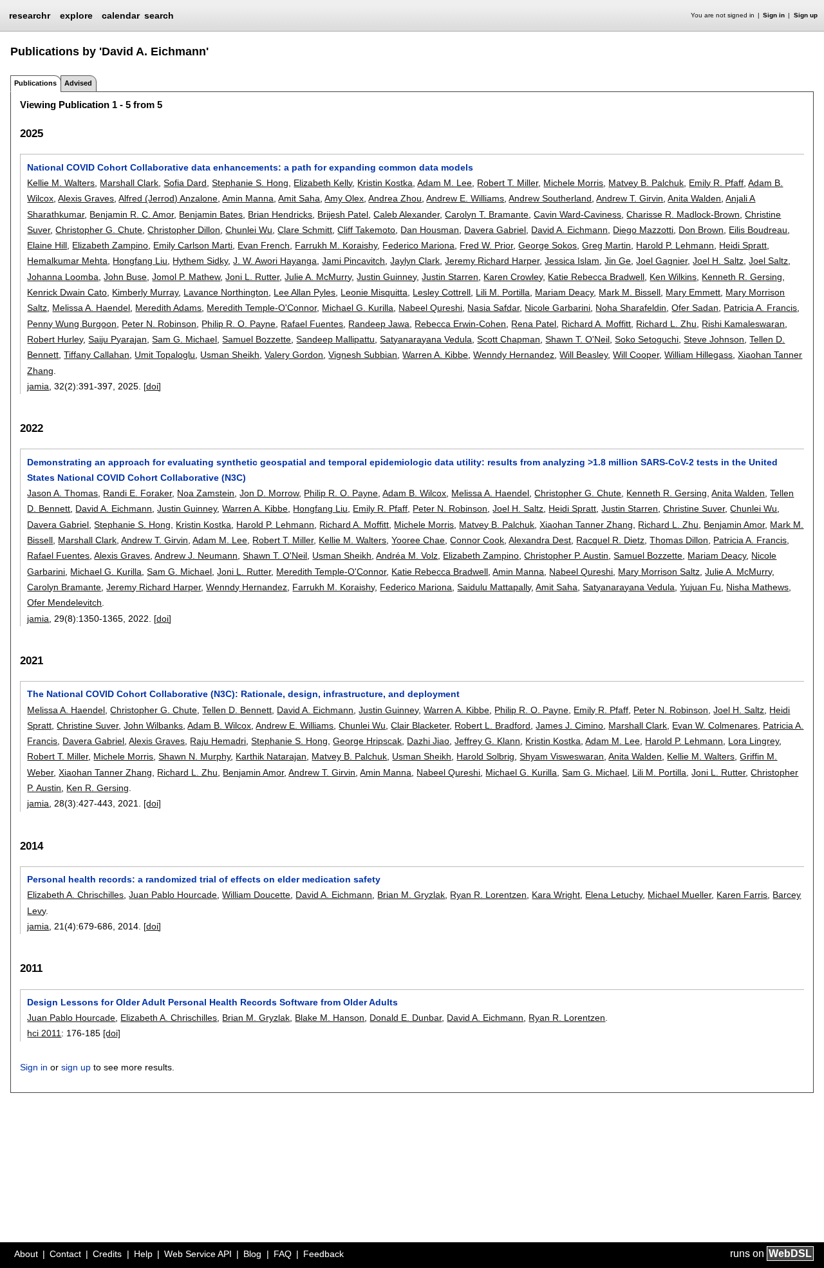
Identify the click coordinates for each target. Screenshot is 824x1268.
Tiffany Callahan (96, 355)
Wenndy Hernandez (513, 355)
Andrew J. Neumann (196, 555)
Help (143, 1254)
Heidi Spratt (743, 245)
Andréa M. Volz (407, 555)
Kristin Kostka (385, 183)
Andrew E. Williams (465, 198)
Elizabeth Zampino (110, 245)
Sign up (806, 15)
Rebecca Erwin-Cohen (460, 324)
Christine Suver (694, 508)
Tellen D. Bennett (237, 710)
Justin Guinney (387, 277)
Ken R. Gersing (97, 788)
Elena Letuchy (613, 895)
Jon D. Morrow (269, 493)
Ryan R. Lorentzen (488, 895)
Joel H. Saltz (718, 261)
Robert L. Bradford (492, 725)
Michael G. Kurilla (357, 308)
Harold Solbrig (485, 756)
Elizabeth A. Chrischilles (75, 895)
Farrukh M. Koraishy (336, 245)
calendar (121, 15)
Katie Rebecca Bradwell (596, 277)
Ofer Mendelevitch (64, 602)
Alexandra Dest (540, 540)
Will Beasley (583, 355)
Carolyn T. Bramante (487, 214)
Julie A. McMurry (318, 277)
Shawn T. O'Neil (577, 339)
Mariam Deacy (564, 292)
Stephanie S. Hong (250, 183)
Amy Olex (344, 198)
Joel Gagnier (662, 261)
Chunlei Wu (248, 230)
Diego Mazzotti (643, 230)
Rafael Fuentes (312, 324)
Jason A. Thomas (62, 493)
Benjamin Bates (211, 214)
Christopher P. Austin (566, 555)
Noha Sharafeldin (630, 308)
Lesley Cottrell (442, 292)
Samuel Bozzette (256, 339)
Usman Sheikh (229, 355)
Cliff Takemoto (366, 230)
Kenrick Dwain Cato (67, 292)
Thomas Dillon (679, 540)
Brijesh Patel (342, 214)
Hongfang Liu (140, 261)
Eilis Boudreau (758, 230)
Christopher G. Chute (98, 230)
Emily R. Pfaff (716, 183)
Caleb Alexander (406, 214)
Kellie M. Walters (61, 183)
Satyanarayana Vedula (426, 339)
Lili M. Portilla (503, 292)
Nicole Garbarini (557, 308)
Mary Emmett (693, 292)
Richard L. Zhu (666, 324)
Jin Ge (617, 261)
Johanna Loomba (62, 277)
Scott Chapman (508, 339)
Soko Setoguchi (647, 339)
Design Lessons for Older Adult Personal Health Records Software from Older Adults (212, 1002)
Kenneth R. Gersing (742, 277)
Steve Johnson (714, 339)
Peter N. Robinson (159, 324)
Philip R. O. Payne (238, 324)
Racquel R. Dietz (610, 540)
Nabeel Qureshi (430, 308)
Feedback (323, 1254)
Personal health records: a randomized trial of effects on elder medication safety (203, 879)
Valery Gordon (294, 355)
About (26, 1254)
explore (76, 15)
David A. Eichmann (569, 230)
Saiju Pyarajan (117, 339)
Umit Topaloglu (165, 355)
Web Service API (198, 1254)
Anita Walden (694, 198)
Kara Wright (556, 895)
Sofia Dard (185, 183)
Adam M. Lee (444, 183)
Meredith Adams (168, 308)
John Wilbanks (153, 725)
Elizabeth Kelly (323, 183)
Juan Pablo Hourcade (173, 895)
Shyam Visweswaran (562, 756)
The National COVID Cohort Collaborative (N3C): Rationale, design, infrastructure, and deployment (243, 694)
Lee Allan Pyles (304, 292)
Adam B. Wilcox (414, 493)
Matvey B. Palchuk (646, 183)
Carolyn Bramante (64, 587)
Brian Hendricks (280, 214)
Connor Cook (477, 540)
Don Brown (701, 230)
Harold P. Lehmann (675, 245)
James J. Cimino (569, 725)
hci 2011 (44, 1033)
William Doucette (256, 895)
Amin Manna (248, 198)
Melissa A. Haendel (91, 308)
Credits (107, 1254)
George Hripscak (367, 741)
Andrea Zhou (395, 198)
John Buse (125, 277)
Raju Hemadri (218, 741)
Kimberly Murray (145, 292)
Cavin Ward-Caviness (577, 214)
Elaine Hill (47, 245)
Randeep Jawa (378, 324)
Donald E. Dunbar (406, 1017)
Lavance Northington (225, 292)
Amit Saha (299, 198)
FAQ (283, 1254)
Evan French (264, 245)
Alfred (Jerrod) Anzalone (168, 198)
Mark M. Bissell (629, 292)
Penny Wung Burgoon (72, 324)
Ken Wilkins (673, 277)
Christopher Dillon (183, 230)
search (159, 15)
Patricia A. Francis (760, 308)
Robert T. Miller (507, 183)
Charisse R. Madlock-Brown (683, 214)
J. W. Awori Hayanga (275, 261)
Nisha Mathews (757, 587)
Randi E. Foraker (137, 493)
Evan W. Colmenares (715, 725)
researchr (29, 14)
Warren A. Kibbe (435, 355)
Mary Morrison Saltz (659, 571)
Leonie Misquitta (374, 292)
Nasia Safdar (493, 308)
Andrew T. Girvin (629, 198)
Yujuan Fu (700, 587)
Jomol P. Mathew (186, 277)
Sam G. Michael (184, 339)
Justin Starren (450, 277)
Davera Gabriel (495, 230)
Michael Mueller (679, 895)
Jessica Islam (572, 261)
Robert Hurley (55, 339)
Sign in (774, 15)
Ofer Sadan (694, 308)
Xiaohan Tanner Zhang (586, 524)
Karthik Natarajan (271, 756)
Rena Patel (533, 324)
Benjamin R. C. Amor (131, 214)
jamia (38, 386)
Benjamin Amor (734, 524)
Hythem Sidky (200, 261)
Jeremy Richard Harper (492, 261)
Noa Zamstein (205, 493)
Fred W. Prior (486, 245)
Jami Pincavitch (353, 261)
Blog (252, 1254)
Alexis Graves (86, 198)
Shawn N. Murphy (194, 756)
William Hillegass (698, 355)
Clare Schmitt (304, 230)
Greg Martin (606, 245)
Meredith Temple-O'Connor (262, 308)
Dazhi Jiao (428, 741)
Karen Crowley (513, 277)
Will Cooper (636, 355)
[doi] (152, 386)
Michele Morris (573, 183)
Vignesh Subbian (362, 355)
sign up (76, 1067)
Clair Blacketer (420, 725)
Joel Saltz (768, 261)
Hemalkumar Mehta (67, 261)
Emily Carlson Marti (192, 245)
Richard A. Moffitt (596, 324)
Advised (78, 83)
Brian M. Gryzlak (411, 895)
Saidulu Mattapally (494, 587)
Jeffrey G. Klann (487, 741)
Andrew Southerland (550, 198)
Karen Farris (741, 895)
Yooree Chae (418, 540)
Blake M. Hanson (329, 1017)
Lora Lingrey (753, 741)
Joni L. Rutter (252, 277)
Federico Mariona (418, 245)
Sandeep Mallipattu (335, 339)
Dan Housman (429, 230)
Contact (65, 1254)
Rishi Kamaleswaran (743, 324)
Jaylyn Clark (415, 261)
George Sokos (547, 245)
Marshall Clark (129, 183)
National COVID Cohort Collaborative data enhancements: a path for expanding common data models (250, 167)
